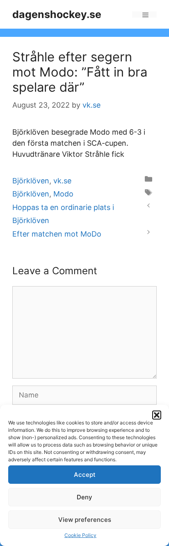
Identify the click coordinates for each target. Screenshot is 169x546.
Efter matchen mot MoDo (56, 234)
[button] (157, 415)
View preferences (84, 519)
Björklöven (30, 180)
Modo (63, 194)
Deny (84, 497)
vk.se (62, 180)
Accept (85, 474)
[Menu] (144, 14)
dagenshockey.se (56, 14)
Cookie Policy (80, 535)
